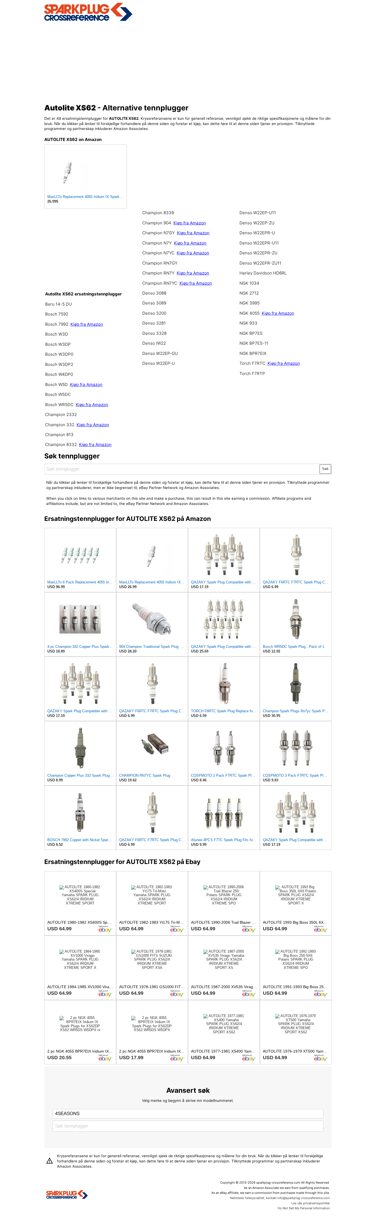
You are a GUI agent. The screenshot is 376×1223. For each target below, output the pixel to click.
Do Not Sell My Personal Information (304, 1208)
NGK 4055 (250, 313)
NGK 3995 (249, 303)
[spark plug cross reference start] (88, 20)
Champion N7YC (159, 253)
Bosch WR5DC (60, 404)
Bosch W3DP (58, 344)
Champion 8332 (61, 444)
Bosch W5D (57, 384)
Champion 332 (59, 424)
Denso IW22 (154, 343)
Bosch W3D (56, 334)
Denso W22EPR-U (257, 232)
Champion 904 (156, 222)
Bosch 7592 (56, 314)
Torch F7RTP (252, 373)
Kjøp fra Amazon (86, 324)
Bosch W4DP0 (59, 374)
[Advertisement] (188, 61)
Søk (325, 469)
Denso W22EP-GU (160, 353)
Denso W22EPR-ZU (258, 253)
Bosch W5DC (58, 394)
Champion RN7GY (160, 263)
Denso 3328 (154, 333)
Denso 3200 (154, 313)
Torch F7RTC (252, 363)
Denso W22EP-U (158, 363)
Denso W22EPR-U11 (259, 243)
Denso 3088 (154, 293)
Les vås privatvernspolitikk (310, 1203)
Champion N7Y (157, 243)
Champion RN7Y (159, 273)
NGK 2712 (249, 293)
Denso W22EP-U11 (257, 212)
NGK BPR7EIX (252, 353)
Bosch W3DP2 (59, 364)
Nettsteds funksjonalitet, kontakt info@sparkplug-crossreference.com (280, 1198)
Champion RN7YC (160, 283)
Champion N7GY (159, 232)
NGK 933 (248, 323)
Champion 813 (59, 434)
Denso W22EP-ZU (256, 222)
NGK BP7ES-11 (253, 343)
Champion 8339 (158, 212)
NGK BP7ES (251, 333)
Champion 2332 (61, 414)
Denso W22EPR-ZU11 (260, 263)
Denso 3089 (154, 303)
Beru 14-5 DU (58, 304)
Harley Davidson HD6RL (263, 273)
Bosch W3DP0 (59, 354)
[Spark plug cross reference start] (67, 1195)
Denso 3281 (154, 323)
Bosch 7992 (56, 324)
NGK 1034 (249, 283)
